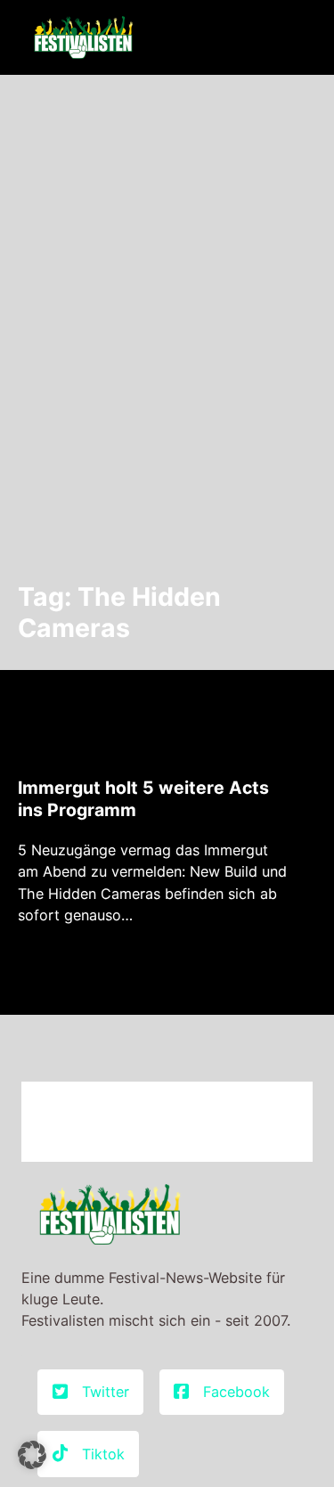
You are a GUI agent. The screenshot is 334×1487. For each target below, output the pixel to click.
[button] (32, 1455)
